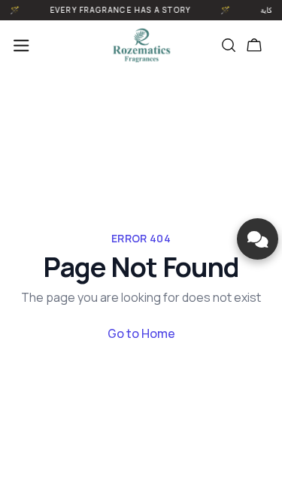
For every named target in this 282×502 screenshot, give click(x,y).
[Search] (228, 45)
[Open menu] (21, 45)
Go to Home (141, 333)
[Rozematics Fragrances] (141, 45)
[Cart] (254, 45)
